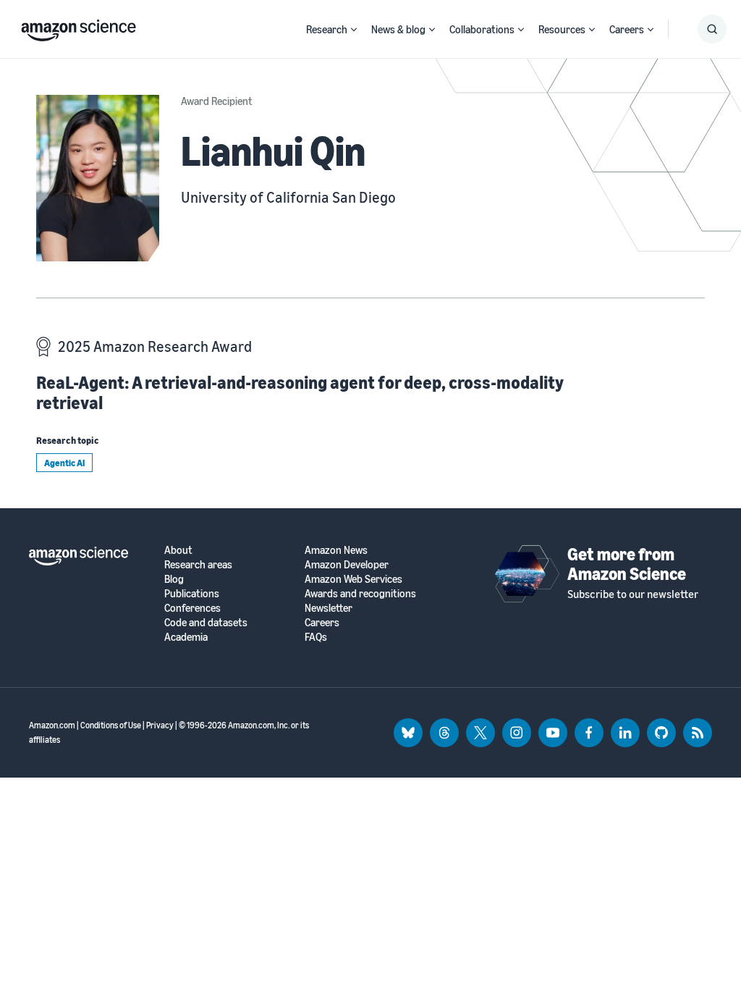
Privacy (160, 725)
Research (326, 28)
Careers (626, 28)
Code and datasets (205, 622)
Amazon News (336, 549)
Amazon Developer (347, 564)
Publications (191, 593)
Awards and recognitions (360, 593)
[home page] (78, 26)
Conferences (192, 607)
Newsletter (328, 607)
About (178, 549)
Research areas (198, 564)
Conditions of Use (110, 725)
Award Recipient (217, 100)
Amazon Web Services (353, 578)
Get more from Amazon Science (626, 563)
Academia (186, 636)
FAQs (316, 636)
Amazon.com (52, 725)
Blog (174, 578)
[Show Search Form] (712, 28)
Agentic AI (64, 462)
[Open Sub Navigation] (354, 29)
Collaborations (482, 28)
